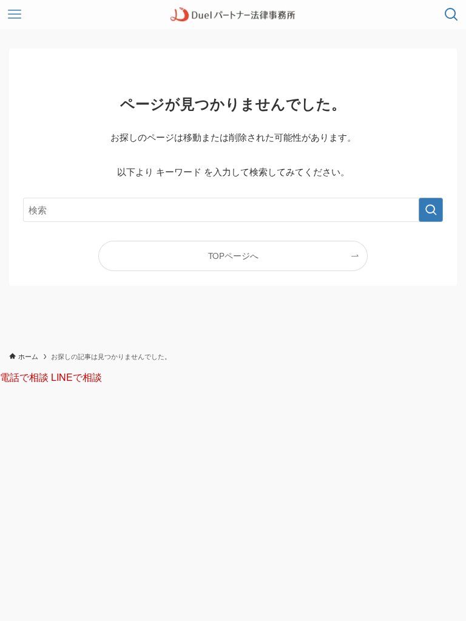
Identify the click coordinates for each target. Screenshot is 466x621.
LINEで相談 (76, 377)
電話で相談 (25, 377)
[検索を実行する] (431, 210)
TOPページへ (233, 255)
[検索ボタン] (451, 14)
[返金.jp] (233, 14)
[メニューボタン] (14, 14)
